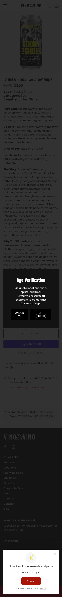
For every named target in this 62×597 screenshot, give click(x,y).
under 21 (19, 314)
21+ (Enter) (40, 314)
